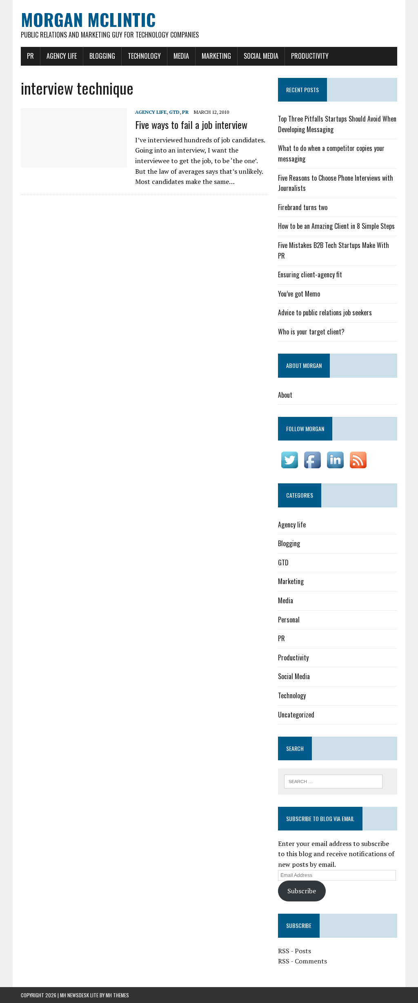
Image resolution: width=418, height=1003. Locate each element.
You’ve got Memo (299, 294)
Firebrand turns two (302, 207)
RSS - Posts (294, 950)
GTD (174, 112)
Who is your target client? (311, 332)
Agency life (62, 56)
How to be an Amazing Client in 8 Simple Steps (336, 226)
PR (30, 56)
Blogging (102, 56)
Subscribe (301, 890)
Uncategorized (296, 715)
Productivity (310, 56)
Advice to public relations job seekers (325, 312)
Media (181, 56)
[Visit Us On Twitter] (289, 465)
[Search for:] (333, 780)
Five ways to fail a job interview (191, 124)
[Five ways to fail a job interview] (74, 162)
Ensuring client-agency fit (310, 274)
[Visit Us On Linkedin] (335, 465)
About (285, 395)
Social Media (261, 56)
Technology (144, 56)
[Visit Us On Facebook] (312, 465)
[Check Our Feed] (358, 465)
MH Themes (117, 995)
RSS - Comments (302, 961)
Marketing (216, 56)
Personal (289, 619)
